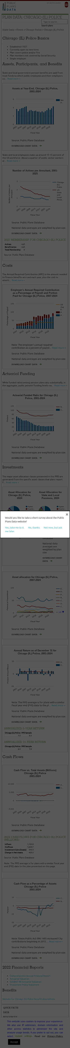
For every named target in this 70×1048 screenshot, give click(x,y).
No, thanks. (34, 527)
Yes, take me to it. (14, 527)
